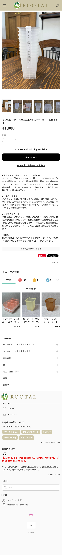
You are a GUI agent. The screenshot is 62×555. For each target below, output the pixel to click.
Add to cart (31, 157)
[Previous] (3, 55)
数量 (4, 135)
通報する (55, 263)
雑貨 (5, 378)
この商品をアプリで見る (31, 249)
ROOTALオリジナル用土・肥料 (17, 351)
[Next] (58, 55)
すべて (9, 280)
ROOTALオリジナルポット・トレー (18, 344)
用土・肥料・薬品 (11, 372)
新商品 (6, 385)
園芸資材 (7, 358)
